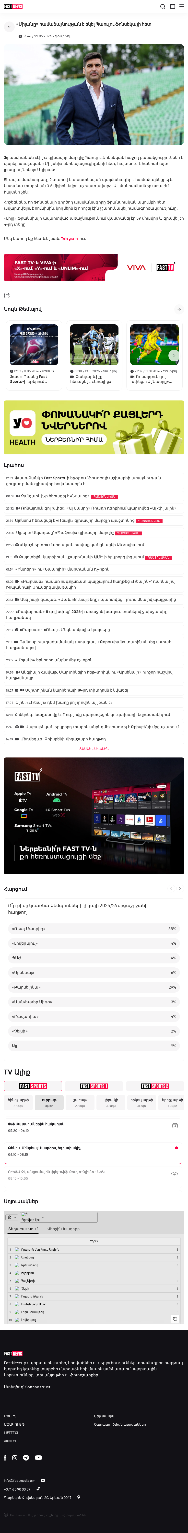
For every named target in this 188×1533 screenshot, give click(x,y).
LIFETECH (12, 1433)
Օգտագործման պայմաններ (120, 1424)
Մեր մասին (104, 1416)
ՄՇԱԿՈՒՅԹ (14, 1424)
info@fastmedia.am (19, 1481)
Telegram (69, 238)
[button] (172, 6)
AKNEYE (10, 1441)
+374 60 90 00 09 (17, 1489)
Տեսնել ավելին (94, 749)
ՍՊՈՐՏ (10, 1416)
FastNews (13, 1362)
